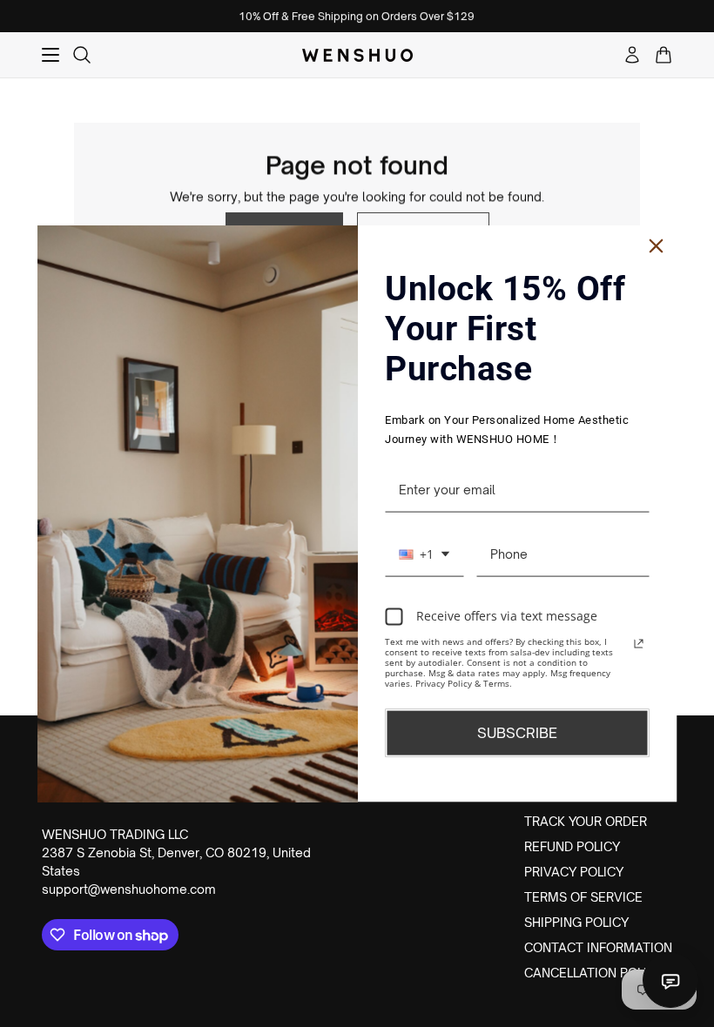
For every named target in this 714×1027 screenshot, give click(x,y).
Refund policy (572, 846)
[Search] (82, 55)
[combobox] (424, 554)
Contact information (598, 947)
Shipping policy (576, 922)
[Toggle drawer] (50, 55)
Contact (670, 980)
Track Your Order (585, 821)
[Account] (632, 55)
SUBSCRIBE (517, 732)
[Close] (656, 246)
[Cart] (663, 55)
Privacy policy (573, 871)
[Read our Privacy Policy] (639, 643)
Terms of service (583, 896)
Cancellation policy (593, 972)
